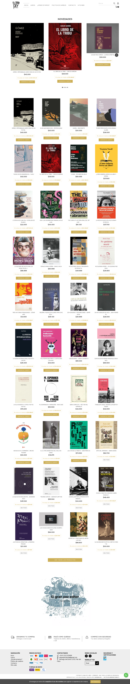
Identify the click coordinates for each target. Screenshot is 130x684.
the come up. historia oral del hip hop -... (79, 221)
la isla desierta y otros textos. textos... (24, 405)
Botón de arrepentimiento (111, 677)
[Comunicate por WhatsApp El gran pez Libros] (126, 675)
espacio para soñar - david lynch (51, 266)
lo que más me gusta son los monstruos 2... (23, 267)
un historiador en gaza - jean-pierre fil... (106, 313)
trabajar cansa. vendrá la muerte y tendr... (106, 405)
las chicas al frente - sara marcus (78, 451)
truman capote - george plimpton (51, 497)
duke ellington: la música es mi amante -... (79, 498)
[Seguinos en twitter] (90, 656)
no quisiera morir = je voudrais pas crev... (106, 267)
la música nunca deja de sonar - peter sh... (106, 221)
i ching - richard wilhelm (79, 174)
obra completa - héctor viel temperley (79, 405)
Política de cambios (59, 5)
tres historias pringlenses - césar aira (23, 313)
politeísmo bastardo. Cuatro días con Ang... (51, 359)
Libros (32, 5)
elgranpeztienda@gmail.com (68, 657)
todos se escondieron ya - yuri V (23, 174)
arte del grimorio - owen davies (106, 451)
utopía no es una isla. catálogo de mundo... (24, 221)
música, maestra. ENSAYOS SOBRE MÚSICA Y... (106, 494)
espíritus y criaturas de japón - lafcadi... (79, 539)
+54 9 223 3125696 (65, 655)
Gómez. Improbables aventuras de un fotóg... (27, 72)
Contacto (72, 5)
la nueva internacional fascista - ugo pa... (23, 359)
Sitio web (81, 5)
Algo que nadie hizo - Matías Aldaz (51, 128)
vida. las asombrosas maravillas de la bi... (51, 221)
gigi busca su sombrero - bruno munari (24, 451)
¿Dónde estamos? (43, 5)
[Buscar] (114, 3)
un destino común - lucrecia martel (102, 55)
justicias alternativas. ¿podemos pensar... (23, 543)
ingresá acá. (98, 677)
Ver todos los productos (65, 560)
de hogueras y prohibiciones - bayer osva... (78, 313)
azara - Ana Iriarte (79, 128)
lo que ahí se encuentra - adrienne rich (23, 498)
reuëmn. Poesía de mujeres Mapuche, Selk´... (51, 313)
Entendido (95, 681)
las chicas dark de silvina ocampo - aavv (51, 529)
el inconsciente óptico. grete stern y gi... (106, 543)
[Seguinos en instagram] (86, 656)
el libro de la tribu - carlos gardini (65, 71)
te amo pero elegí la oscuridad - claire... (106, 129)
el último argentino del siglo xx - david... (51, 451)
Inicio (26, 5)
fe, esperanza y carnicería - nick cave (51, 404)
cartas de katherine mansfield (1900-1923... (106, 359)
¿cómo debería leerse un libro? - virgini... (106, 175)
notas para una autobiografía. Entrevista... (79, 267)
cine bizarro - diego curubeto (78, 358)
